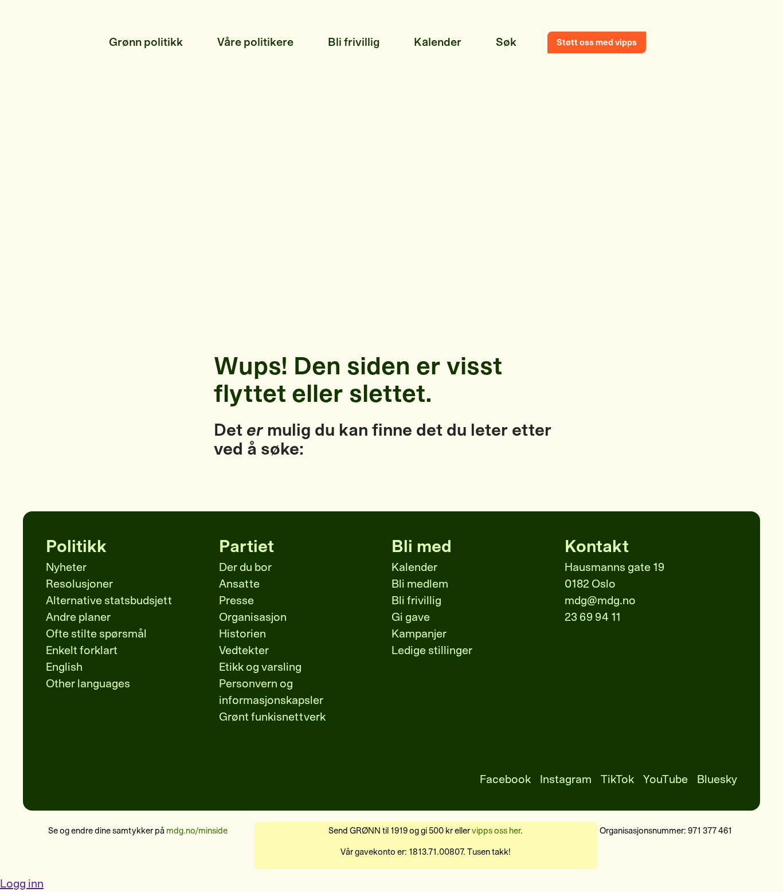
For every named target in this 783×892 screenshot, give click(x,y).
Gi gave (410, 617)
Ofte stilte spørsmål (96, 633)
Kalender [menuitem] (437, 42)
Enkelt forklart (82, 650)
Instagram (566, 779)
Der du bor (245, 567)
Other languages (88, 683)
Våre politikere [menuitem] (255, 42)
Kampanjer (419, 633)
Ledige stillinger (431, 650)
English (64, 667)
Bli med (421, 546)
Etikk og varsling (260, 667)
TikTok (617, 779)
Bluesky (717, 779)
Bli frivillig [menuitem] (353, 42)
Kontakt (597, 546)
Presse (236, 600)
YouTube (665, 779)
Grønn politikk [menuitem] (146, 42)
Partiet (246, 546)
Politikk (76, 546)
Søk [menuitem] (506, 42)
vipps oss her (496, 830)
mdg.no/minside (197, 830)
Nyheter (66, 567)
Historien (242, 633)
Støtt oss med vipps (597, 42)
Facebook (505, 779)
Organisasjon (253, 617)
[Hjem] (74, 42)
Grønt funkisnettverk (272, 717)
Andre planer (78, 617)
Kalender (414, 567)
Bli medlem (419, 584)
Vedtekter (244, 650)
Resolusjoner (79, 584)
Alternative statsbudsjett (109, 600)
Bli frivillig (416, 600)
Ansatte (239, 584)
